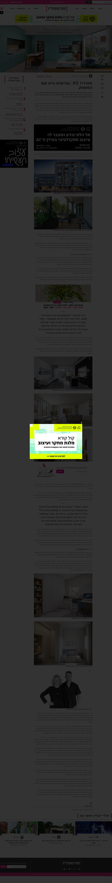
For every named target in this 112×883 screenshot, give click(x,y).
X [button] (81, 423)
